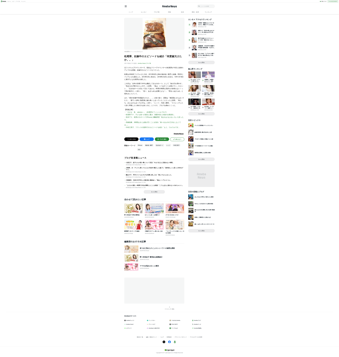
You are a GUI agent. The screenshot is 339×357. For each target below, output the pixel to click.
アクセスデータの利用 (196, 337)
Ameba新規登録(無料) (332, 1)
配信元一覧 (140, 337)
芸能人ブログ (324, 1)
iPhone (140, 145)
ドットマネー (152, 320)
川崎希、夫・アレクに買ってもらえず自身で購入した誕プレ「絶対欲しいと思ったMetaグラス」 (154, 169)
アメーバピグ (152, 324)
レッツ (168, 145)
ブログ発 (156, 12)
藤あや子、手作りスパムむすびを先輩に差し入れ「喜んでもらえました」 (149, 175)
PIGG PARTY (174, 324)
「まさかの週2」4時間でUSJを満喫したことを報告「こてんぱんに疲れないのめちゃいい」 (154, 185)
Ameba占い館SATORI (154, 328)
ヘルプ (162, 337)
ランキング (208, 12)
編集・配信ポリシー (151, 337)
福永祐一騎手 (149, 145)
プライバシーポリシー (181, 337)
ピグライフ (129, 328)
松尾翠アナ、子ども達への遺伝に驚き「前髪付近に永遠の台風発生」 (150, 114)
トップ (131, 12)
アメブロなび (174, 328)
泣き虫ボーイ (159, 145)
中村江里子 (176, 145)
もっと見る (154, 192)
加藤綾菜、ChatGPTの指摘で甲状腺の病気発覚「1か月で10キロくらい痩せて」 (206, 47)
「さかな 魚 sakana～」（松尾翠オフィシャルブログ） (147, 112)
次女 (139, 149)
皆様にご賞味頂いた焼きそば (203, 217)
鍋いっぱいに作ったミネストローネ (204, 224)
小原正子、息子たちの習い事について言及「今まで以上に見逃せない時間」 (150, 162)
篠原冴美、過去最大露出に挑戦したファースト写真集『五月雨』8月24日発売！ (209, 95)
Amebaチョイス (130, 320)
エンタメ (143, 12)
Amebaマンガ (197, 324)
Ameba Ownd (129, 324)
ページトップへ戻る (169, 309)
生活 (182, 12)
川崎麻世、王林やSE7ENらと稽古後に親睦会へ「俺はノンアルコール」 (148, 180)
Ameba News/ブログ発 (144, 63)
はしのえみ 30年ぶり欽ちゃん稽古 (204, 197)
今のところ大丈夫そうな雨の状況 (204, 203)
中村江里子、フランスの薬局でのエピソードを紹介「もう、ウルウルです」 (153, 127)
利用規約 (169, 337)
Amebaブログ (197, 320)
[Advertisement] (140, 290)
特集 (169, 12)
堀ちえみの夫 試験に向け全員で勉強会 (205, 210)
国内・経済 (195, 12)
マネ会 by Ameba (175, 320)
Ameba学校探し (198, 328)
